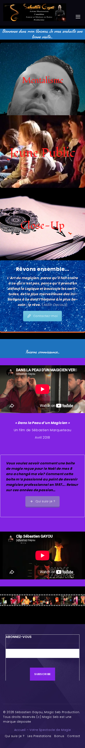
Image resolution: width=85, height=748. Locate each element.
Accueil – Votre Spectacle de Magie (42, 730)
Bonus (59, 736)
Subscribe (42, 674)
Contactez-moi (45, 316)
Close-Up (42, 225)
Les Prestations (39, 736)
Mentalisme (42, 80)
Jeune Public (42, 153)
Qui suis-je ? (45, 501)
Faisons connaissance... (43, 352)
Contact (73, 736)
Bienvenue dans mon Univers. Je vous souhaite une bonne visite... (42, 34)
